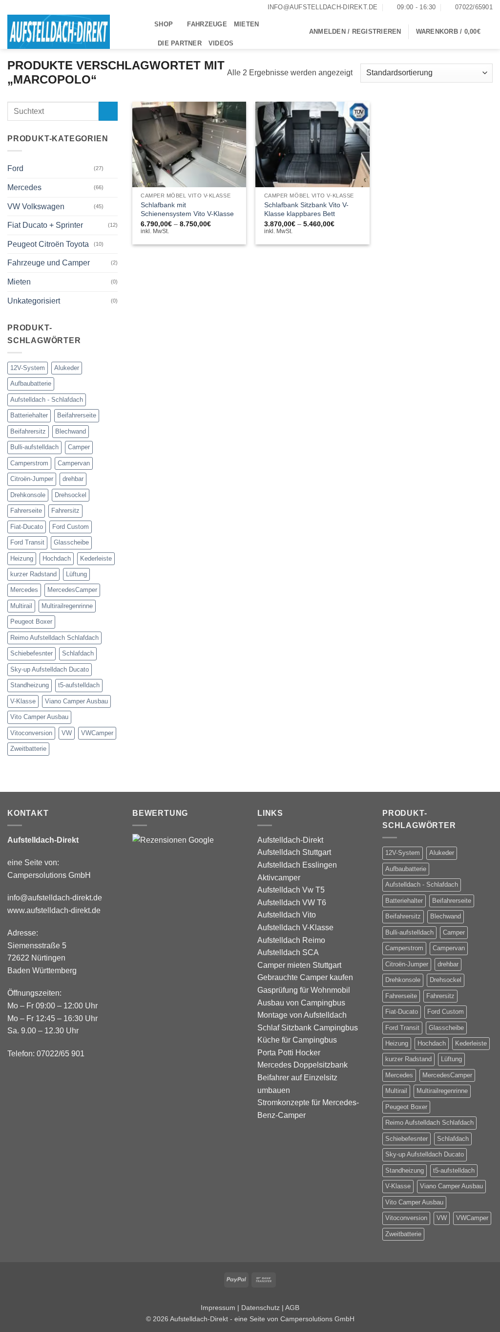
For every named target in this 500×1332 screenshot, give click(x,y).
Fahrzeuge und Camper (48, 263)
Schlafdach (78, 653)
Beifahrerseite (76, 415)
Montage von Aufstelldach (302, 1015)
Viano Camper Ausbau (76, 701)
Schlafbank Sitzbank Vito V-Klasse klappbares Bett (306, 209)
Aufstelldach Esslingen (297, 865)
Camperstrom (29, 463)
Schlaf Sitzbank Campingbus (307, 1028)
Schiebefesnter (31, 653)
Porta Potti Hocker (288, 1052)
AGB (292, 1307)
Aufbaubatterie (30, 383)
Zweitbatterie (28, 748)
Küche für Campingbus (297, 1040)
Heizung (21, 558)
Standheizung (29, 685)
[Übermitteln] (108, 111)
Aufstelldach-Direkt (290, 840)
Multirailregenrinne (67, 606)
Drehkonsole (27, 495)
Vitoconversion (31, 733)
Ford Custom (70, 526)
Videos (221, 43)
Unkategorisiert (33, 301)
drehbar (72, 478)
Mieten (246, 24)
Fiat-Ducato (26, 526)
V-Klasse (23, 701)
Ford (15, 168)
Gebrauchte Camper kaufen (305, 977)
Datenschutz (260, 1307)
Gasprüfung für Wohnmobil (303, 990)
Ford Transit (27, 542)
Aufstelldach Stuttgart (294, 852)
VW (67, 733)
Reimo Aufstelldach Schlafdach (54, 637)
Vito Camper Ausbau (39, 717)
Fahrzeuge (207, 24)
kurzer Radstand (33, 574)
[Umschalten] (112, 169)
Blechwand (70, 431)
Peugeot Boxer (31, 621)
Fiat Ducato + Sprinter (45, 225)
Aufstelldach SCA (288, 952)
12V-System (27, 367)
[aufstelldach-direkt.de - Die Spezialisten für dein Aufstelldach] (73, 32)
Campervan (74, 463)
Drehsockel (70, 495)
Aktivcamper (278, 877)
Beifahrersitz (28, 431)
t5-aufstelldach (79, 685)
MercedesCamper (72, 590)
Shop (163, 24)
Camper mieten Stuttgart (299, 965)
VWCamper (97, 733)
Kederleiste (96, 558)
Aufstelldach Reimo (291, 940)
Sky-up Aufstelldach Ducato (49, 669)
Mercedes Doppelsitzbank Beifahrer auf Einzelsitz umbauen (302, 1077)
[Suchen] (244, 43)
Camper (79, 447)
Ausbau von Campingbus (301, 1003)
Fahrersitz (65, 510)
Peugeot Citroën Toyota (48, 244)
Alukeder (66, 367)
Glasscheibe (71, 542)
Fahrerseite (26, 510)
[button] (355, 32)
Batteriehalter (29, 415)
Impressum (218, 1307)
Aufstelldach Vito (286, 915)
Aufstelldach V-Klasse (295, 927)
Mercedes (24, 187)
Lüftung (76, 574)
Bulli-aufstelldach (34, 447)
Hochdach (56, 558)
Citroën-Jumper (31, 478)
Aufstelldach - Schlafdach (46, 399)
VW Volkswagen (35, 206)
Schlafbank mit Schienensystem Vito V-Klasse (187, 209)
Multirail (21, 606)
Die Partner (180, 43)
